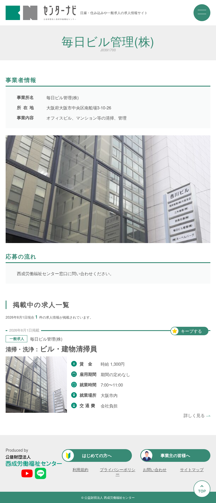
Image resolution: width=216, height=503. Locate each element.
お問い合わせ (154, 469)
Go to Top (198, 502)
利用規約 (80, 469)
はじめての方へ (97, 455)
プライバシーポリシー (117, 472)
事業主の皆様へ (175, 455)
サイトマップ (192, 469)
